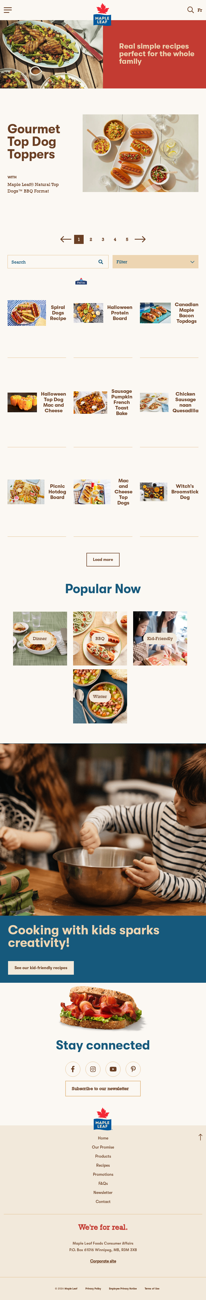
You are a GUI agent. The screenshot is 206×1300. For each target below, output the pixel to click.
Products (103, 1156)
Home (103, 1138)
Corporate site (103, 1261)
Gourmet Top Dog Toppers (34, 141)
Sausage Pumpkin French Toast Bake (121, 402)
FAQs (103, 1183)
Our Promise (103, 1147)
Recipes (103, 1165)
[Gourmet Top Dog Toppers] (140, 153)
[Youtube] (113, 1069)
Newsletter (103, 1192)
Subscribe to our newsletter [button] (100, 1088)
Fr (200, 10)
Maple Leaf (71, 1288)
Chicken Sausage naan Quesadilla (185, 402)
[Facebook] (72, 1069)
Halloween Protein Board (119, 312)
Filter (122, 261)
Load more (103, 559)
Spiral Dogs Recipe (58, 312)
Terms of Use (152, 1288)
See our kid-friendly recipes (41, 968)
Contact (103, 1201)
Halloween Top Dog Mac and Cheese (53, 402)
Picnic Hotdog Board (57, 491)
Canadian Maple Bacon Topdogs (186, 313)
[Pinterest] (133, 1069)
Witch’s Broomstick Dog (184, 491)
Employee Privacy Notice (123, 1288)
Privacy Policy (93, 1288)
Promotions (103, 1174)
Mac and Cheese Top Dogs (123, 492)
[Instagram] (93, 1069)
